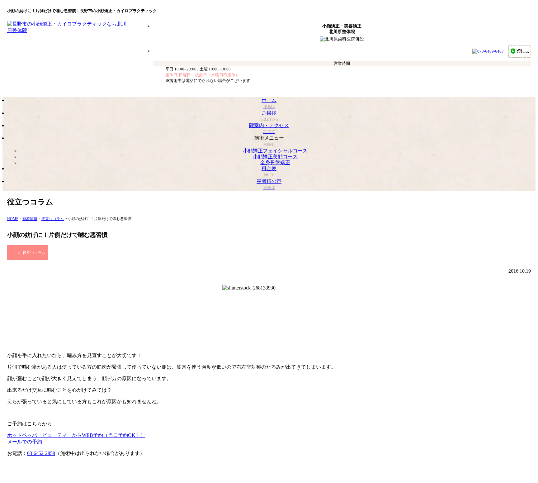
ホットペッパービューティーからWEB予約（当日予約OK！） (76, 435)
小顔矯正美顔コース (275, 156)
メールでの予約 (24, 441)
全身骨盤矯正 (275, 162)
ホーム (269, 103)
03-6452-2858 (41, 453)
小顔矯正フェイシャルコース (275, 150)
